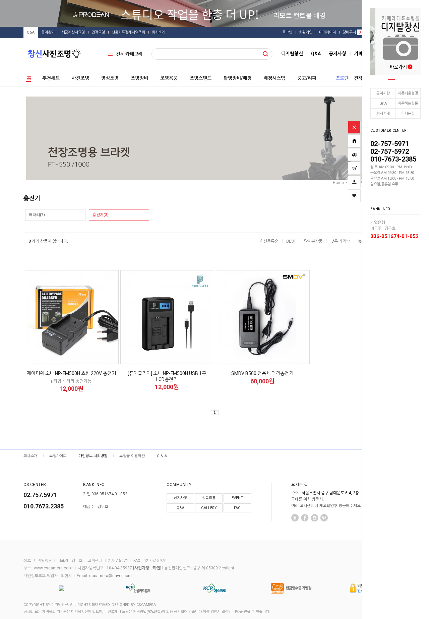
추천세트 (51, 78)
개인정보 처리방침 (93, 456)
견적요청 (98, 32)
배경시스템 (274, 78)
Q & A (162, 456)
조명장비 (139, 78)
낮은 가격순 (340, 241)
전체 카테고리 (129, 54)
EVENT (237, 498)
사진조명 (80, 78)
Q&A (31, 32)
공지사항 (383, 93)
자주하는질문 (408, 103)
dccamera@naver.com (110, 575)
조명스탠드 (200, 78)
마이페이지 (327, 32)
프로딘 (342, 78)
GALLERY (209, 508)
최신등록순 (269, 241)
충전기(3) (101, 214)
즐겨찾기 (48, 32)
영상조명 (110, 78)
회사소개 (383, 113)
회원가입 (305, 32)
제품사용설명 (408, 93)
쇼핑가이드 (58, 456)
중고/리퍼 (306, 78)
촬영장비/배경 (237, 78)
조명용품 (169, 78)
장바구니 (352, 32)
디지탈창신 (292, 53)
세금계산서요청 (73, 32)
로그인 (287, 32)
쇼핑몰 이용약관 (131, 456)
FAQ (237, 508)
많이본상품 (313, 241)
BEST (291, 241)
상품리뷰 (209, 498)
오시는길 (408, 113)
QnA (383, 103)
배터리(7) (37, 214)
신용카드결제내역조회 (128, 32)
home (338, 182)
